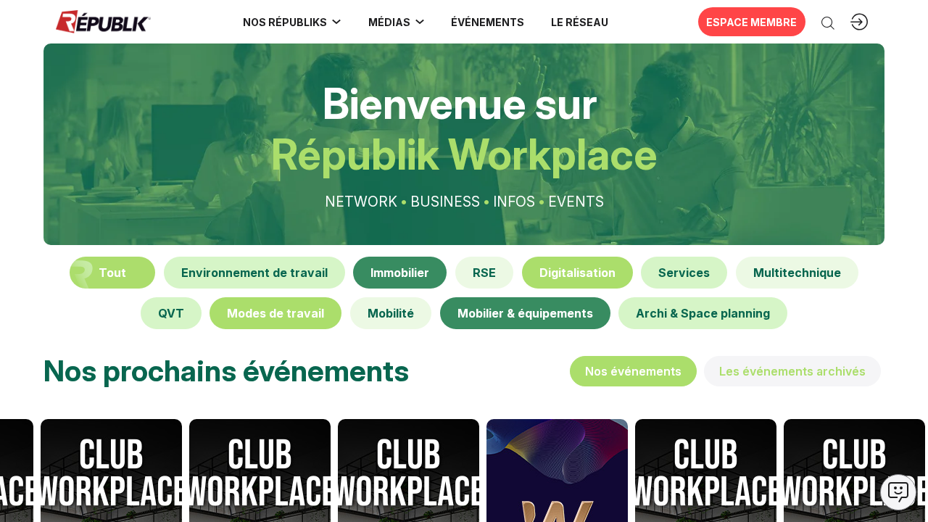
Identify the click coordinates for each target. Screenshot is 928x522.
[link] (292, 21)
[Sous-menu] (336, 21)
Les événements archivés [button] (792, 371)
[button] (488, 21)
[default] (254, 273)
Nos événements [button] (633, 371)
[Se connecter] (859, 21)
